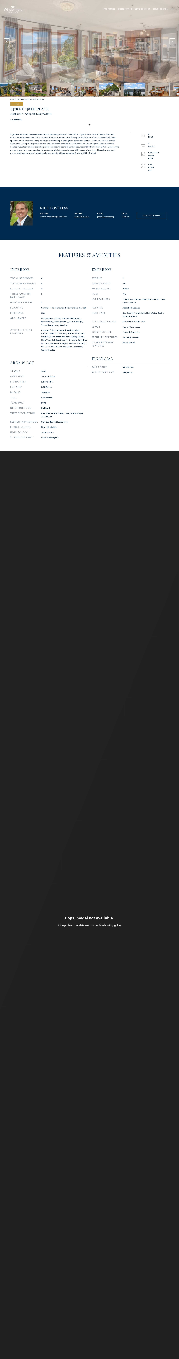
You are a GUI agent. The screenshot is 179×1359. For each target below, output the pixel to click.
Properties (109, 9)
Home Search (125, 9)
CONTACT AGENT (151, 215)
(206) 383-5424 (82, 216)
